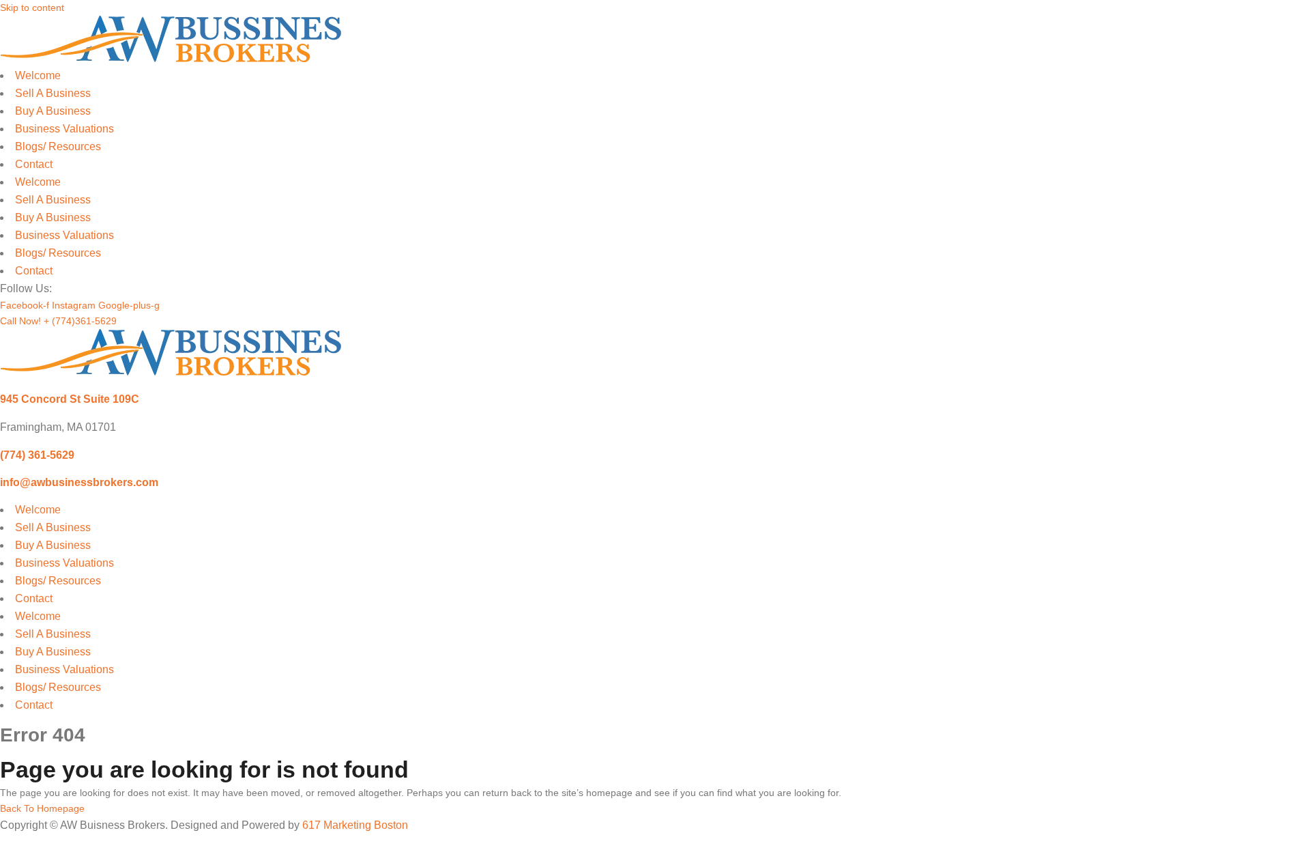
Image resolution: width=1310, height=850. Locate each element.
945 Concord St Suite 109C (69, 399)
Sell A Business (53, 93)
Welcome (38, 75)
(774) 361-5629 (37, 455)
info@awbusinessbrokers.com (79, 482)
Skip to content (32, 7)
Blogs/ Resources (58, 146)
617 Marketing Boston (355, 825)
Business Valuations (64, 128)
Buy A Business (53, 111)
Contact (34, 164)
